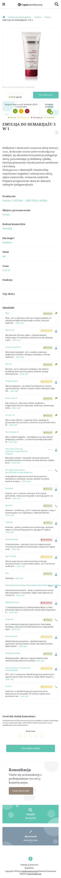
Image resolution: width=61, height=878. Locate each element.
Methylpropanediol (12, 653)
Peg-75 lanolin (10, 556)
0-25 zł (6, 270)
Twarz (6, 214)
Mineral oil (9, 330)
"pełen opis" (19, 323)
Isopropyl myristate (13, 347)
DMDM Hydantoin (12, 602)
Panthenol (9, 488)
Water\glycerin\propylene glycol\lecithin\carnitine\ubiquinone (19, 471)
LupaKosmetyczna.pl (30, 871)
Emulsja (7, 228)
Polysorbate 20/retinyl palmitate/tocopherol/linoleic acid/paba (16, 451)
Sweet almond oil (12, 432)
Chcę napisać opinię (30, 748)
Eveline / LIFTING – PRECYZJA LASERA (24, 200)
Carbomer (9, 522)
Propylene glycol (11, 381)
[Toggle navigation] (3, 4)
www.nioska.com (34, 873)
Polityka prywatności (29, 864)
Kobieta (6, 242)
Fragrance (9, 619)
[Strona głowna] (5, 17)
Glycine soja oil (11, 398)
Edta (7, 573)
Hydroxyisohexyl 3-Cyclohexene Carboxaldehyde (17, 669)
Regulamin (29, 868)
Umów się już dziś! (20, 790)
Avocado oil (9, 415)
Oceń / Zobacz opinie (46, 95)
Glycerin (8, 364)
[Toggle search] (57, 4)
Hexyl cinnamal (11, 636)
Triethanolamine (11, 539)
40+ (4, 256)
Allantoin (8, 505)
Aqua (7, 313)
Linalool (8, 686)
